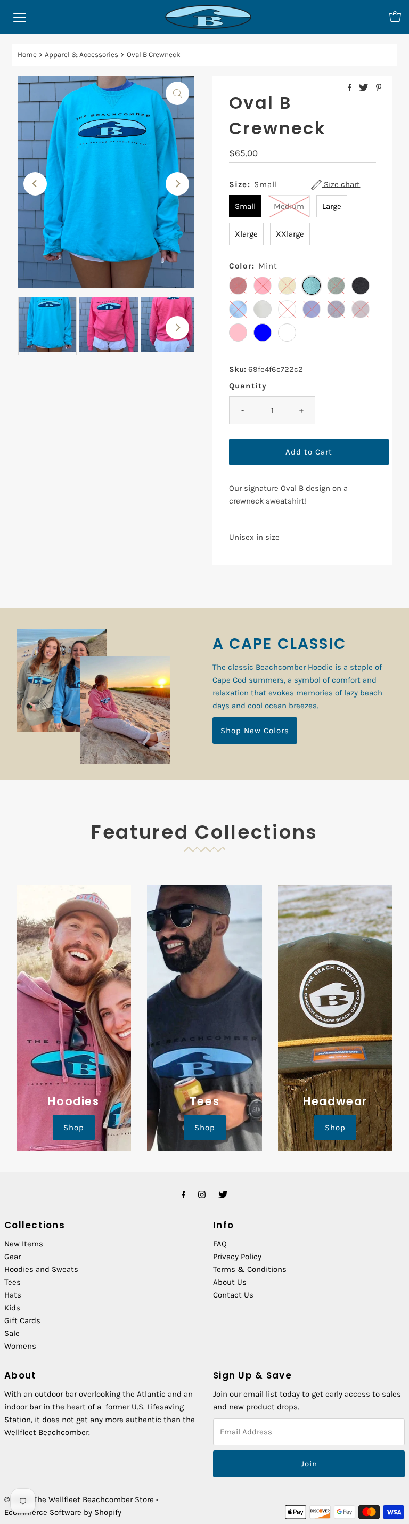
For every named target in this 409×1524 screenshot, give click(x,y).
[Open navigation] (19, 16)
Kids (12, 1307)
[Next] (177, 184)
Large (331, 206)
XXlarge (290, 234)
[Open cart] (395, 16)
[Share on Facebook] (351, 88)
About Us (230, 1282)
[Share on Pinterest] (379, 88)
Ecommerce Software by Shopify (62, 1512)
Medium (289, 206)
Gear (12, 1256)
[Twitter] (222, 1194)
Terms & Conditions (250, 1269)
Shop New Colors (254, 730)
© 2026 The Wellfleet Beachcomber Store (79, 1499)
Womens (20, 1346)
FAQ (220, 1244)
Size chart (341, 184)
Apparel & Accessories (81, 55)
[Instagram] (202, 1194)
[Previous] (35, 184)
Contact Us (233, 1295)
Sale (12, 1333)
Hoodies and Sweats (41, 1269)
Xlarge (246, 234)
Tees (12, 1282)
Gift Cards (22, 1320)
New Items (23, 1244)
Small (245, 206)
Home (27, 55)
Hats (12, 1295)
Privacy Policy (237, 1256)
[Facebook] (184, 1194)
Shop (73, 1127)
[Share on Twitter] (364, 88)
